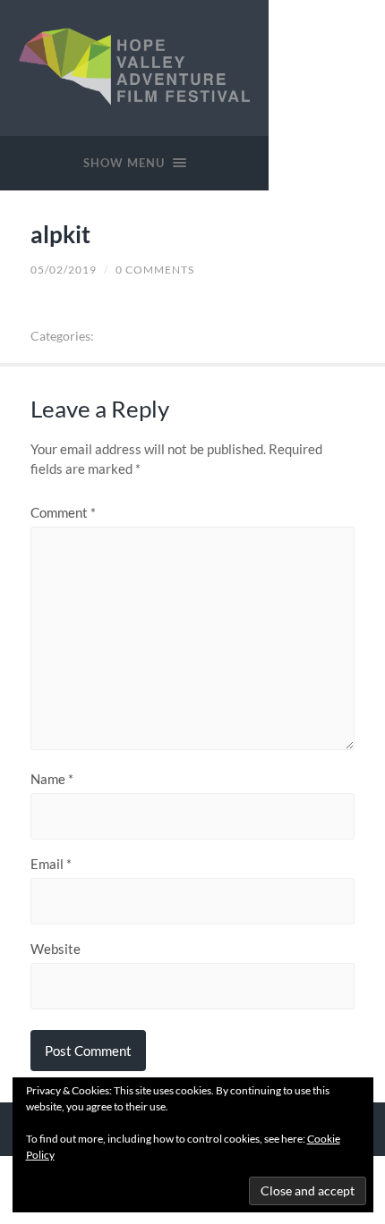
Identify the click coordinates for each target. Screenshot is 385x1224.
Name (51, 779)
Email (51, 864)
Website (55, 949)
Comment (63, 512)
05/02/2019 (63, 269)
